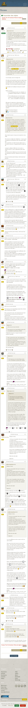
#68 (25, 235)
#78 (25, 595)
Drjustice (9, 30)
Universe (3, 673)
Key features (4, 675)
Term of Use (3, 687)
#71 (25, 304)
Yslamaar (3, 182)
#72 (25, 322)
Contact (3, 690)
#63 (25, 114)
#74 (25, 388)
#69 (25, 261)
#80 (25, 623)
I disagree (23, 705)
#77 (25, 509)
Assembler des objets (10, 15)
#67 (25, 225)
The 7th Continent (10, 17)
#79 (25, 607)
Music (16, 675)
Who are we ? (4, 685)
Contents (3, 676)
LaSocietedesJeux (5, 437)
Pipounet (3, 58)
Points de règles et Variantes (20, 645)
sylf (2, 207)
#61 (25, 27)
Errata (16, 678)
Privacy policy (4, 688)
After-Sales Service (5, 692)
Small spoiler (15, 69)
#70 (25, 276)
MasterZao (3, 279)
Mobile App (17, 680)
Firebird (3, 30)
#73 (25, 352)
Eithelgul (3, 391)
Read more (10, 705)
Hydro (2, 238)
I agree (16, 705)
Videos (16, 673)
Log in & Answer (14, 656)
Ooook (2, 264)
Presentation (4, 671)
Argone (2, 117)
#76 (25, 461)
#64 (25, 161)
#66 (25, 204)
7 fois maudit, (10, 270)
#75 (25, 434)
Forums (3, 17)
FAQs (16, 671)
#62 (25, 55)
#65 (25, 179)
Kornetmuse (3, 355)
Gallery (2, 678)
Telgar (2, 464)
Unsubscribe (3, 701)
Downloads (17, 676)
